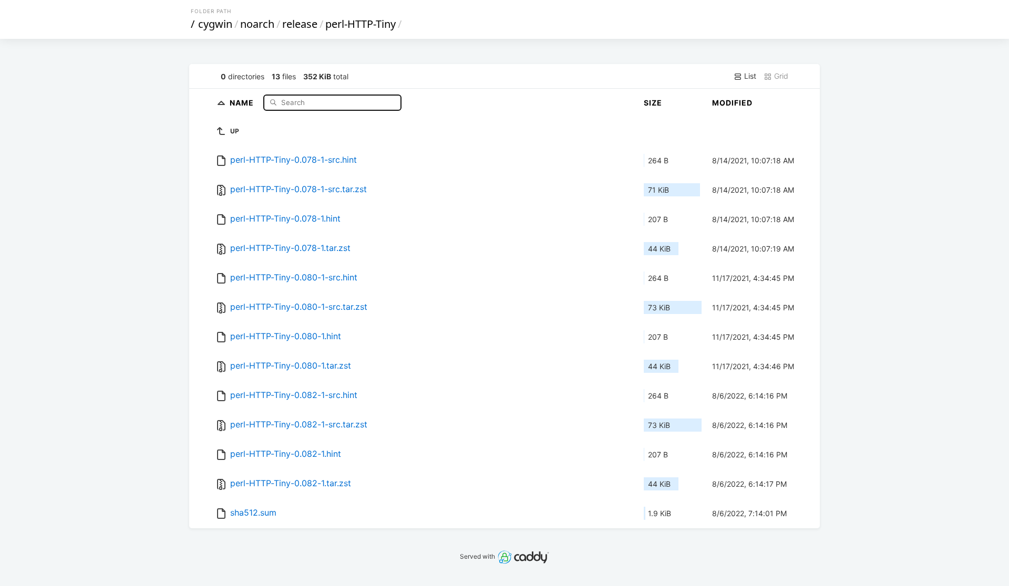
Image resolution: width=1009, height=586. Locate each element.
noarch (257, 24)
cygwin (215, 24)
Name (243, 102)
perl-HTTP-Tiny (360, 24)
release (299, 24)
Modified (732, 102)
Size (653, 102)
